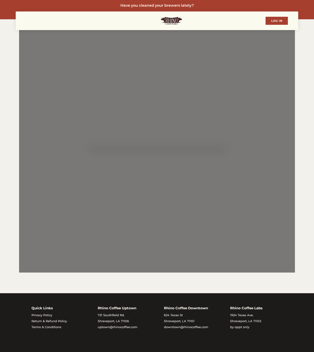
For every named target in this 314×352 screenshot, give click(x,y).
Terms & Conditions (46, 327)
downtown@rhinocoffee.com (186, 327)
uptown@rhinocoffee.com (117, 327)
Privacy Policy (41, 315)
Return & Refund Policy (49, 321)
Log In (277, 21)
